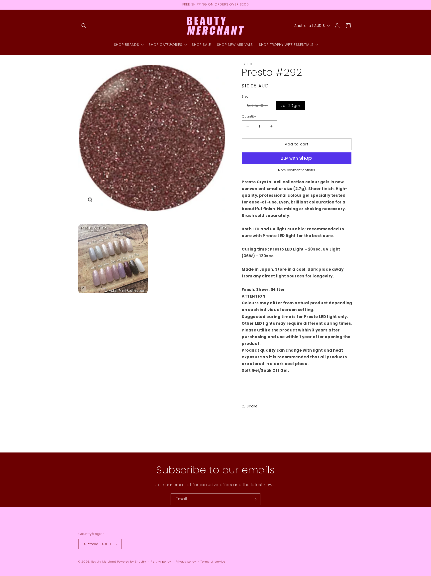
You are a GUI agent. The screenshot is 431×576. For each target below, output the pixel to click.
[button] (83, 25)
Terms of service (213, 562)
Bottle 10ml (260, 106)
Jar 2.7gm (290, 105)
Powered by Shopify (131, 562)
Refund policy (161, 562)
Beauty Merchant (103, 562)
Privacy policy (186, 562)
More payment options (296, 170)
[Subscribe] (254, 499)
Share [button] (252, 406)
